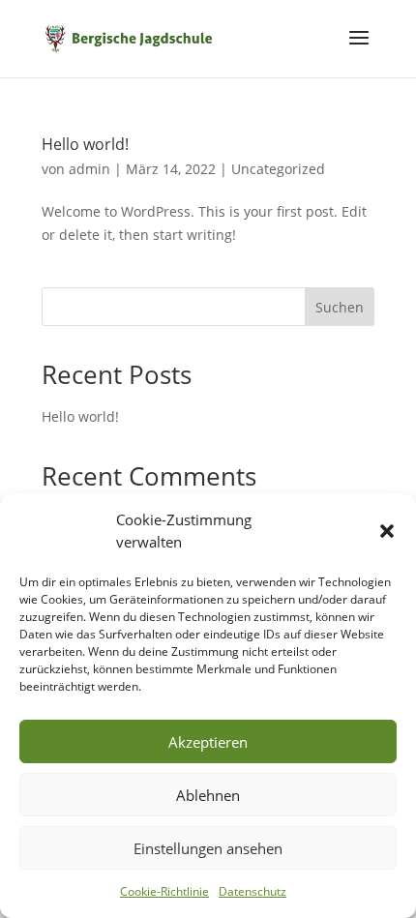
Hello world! (85, 144)
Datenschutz (252, 891)
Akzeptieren (208, 742)
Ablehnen (208, 795)
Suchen (339, 307)
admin (89, 169)
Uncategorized (278, 169)
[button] (387, 531)
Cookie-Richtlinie (164, 891)
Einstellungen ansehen (208, 848)
